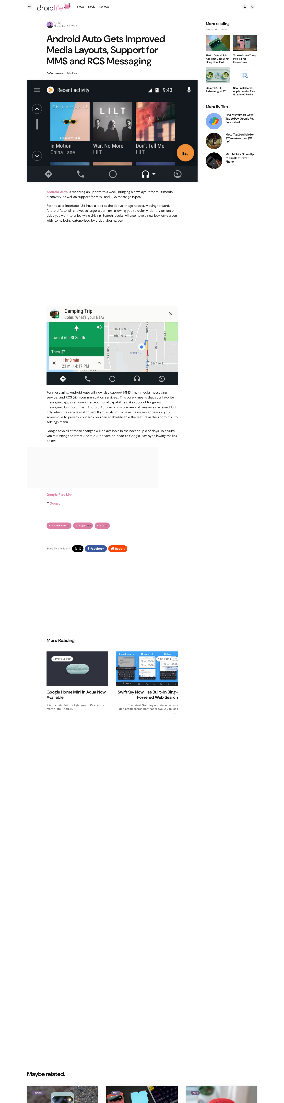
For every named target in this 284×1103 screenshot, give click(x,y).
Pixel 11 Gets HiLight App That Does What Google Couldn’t (217, 59)
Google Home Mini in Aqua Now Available (76, 694)
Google (55, 503)
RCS (103, 525)
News (115, 1093)
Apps (195, 1093)
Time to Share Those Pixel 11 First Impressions (244, 59)
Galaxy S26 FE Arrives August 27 (215, 89)
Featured (38, 1093)
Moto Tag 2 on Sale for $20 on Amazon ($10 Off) (239, 138)
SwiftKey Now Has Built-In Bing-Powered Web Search (148, 694)
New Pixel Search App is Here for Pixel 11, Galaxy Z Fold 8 (244, 91)
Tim (60, 23)
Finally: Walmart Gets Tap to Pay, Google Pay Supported (239, 118)
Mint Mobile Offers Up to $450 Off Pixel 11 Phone (239, 158)
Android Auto (60, 525)
